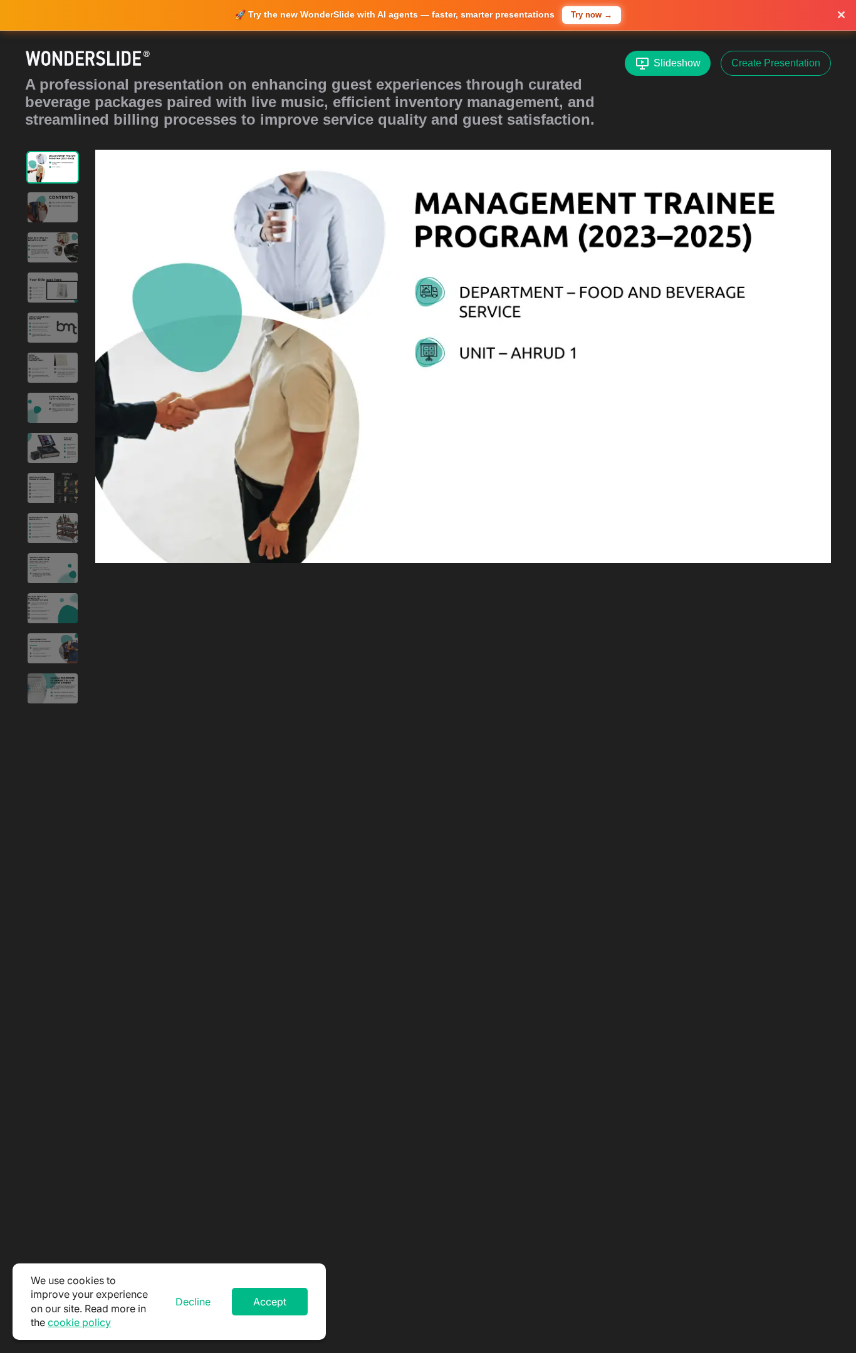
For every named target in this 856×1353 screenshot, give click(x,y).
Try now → (591, 14)
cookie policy (79, 1322)
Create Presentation (775, 63)
